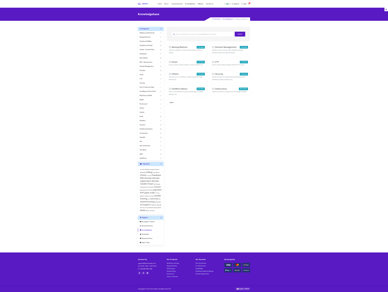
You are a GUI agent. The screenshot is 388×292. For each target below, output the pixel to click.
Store (166, 4)
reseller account (149, 196)
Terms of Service (172, 276)
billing (149, 172)
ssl (141, 204)
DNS (142, 178)
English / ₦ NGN (244, 289)
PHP (142, 192)
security (154, 198)
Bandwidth (143, 172)
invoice (157, 186)
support (147, 204)
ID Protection (150, 187)
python (142, 196)
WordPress (152, 210)
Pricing (157, 193)
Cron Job (149, 175)
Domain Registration (202, 274)
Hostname (143, 187)
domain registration (150, 179)
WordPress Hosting (173, 263)
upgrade (153, 205)
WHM (142, 210)
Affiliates (200, 4)
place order (149, 192)
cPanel (143, 175)
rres (149, 199)
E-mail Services (201, 266)
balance (157, 169)
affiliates (147, 169)
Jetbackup (143, 190)
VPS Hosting (171, 268)
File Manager (156, 184)
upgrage (159, 205)
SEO (159, 199)
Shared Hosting (172, 266)
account (142, 169)
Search (240, 34)
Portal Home (216, 19)
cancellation (156, 172)
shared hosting (147, 201)
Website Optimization (155, 207)
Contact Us (209, 4)
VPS (141, 207)
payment (157, 189)
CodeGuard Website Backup (205, 271)
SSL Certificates (201, 263)
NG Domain (149, 190)
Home (160, 4)
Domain (148, 178)
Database (156, 175)
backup (152, 169)
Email (150, 183)
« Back (171, 102)
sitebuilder (158, 202)
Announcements (177, 4)
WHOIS (147, 210)
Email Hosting (171, 271)
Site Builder (199, 268)
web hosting (145, 207)
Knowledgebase (190, 4)
